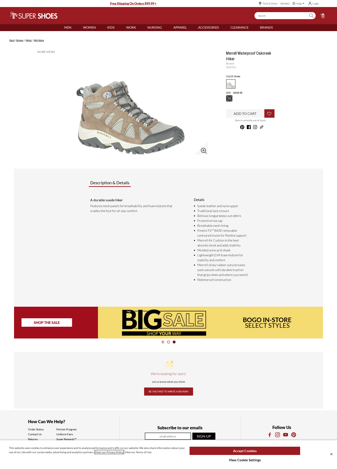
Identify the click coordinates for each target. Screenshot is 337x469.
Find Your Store (271, 322)
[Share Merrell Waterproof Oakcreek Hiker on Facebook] (249, 127)
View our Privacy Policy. (109, 452)
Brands (266, 27)
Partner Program (66, 429)
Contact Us (35, 434)
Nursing (154, 27)
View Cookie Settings (245, 460)
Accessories (208, 27)
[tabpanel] (169, 239)
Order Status (36, 429)
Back (11, 40)
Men (67, 27)
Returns (33, 439)
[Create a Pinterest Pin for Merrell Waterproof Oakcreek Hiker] (242, 127)
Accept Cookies (245, 451)
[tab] (121, 184)
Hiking (29, 40)
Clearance (239, 27)
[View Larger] (204, 150)
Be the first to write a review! (169, 391)
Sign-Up (204, 436)
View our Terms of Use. (138, 452)
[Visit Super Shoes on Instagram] (255, 127)
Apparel (180, 27)
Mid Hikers (39, 40)
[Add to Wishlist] (269, 113)
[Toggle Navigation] (74, 27)
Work (131, 27)
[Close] (331, 454)
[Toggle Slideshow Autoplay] (162, 342)
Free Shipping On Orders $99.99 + (133, 3)
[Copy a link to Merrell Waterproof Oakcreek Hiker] (261, 127)
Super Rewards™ (66, 439)
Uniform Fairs (64, 434)
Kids (111, 27)
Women (89, 27)
